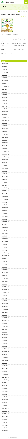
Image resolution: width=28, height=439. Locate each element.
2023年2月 (4, 179)
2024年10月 (4, 123)
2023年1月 (4, 182)
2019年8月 (4, 295)
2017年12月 (4, 348)
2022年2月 (4, 213)
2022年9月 (4, 193)
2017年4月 (4, 365)
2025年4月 (4, 106)
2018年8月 (4, 326)
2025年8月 (4, 94)
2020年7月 (4, 267)
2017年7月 (4, 357)
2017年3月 (4, 368)
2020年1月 (4, 284)
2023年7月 (4, 165)
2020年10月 (4, 258)
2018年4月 (4, 337)
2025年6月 (4, 100)
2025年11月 (4, 86)
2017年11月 (4, 351)
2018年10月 (4, 320)
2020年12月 (4, 253)
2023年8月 (4, 162)
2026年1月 (4, 80)
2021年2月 (4, 247)
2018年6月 (4, 332)
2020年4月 (4, 275)
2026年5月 (4, 69)
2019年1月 (4, 312)
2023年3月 (4, 176)
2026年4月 (4, 72)
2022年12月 (4, 185)
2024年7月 (4, 131)
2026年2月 (4, 77)
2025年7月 (4, 97)
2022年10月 (4, 190)
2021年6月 (4, 236)
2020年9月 (4, 261)
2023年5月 (4, 171)
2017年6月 (4, 360)
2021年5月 (4, 238)
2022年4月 (4, 207)
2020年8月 (4, 264)
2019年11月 (4, 289)
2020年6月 (4, 269)
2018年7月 (4, 329)
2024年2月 (4, 145)
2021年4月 (4, 241)
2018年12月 (4, 315)
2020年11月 (4, 255)
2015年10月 (4, 413)
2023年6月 (4, 168)
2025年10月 (4, 89)
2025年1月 (4, 114)
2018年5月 (4, 334)
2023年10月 (4, 156)
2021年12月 (4, 219)
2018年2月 (4, 343)
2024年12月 (4, 117)
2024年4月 (4, 140)
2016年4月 (4, 396)
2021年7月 (4, 233)
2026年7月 (4, 63)
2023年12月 (4, 151)
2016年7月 (4, 388)
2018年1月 (4, 346)
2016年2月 (4, 402)
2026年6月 (4, 66)
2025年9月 (4, 92)
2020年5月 (4, 272)
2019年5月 (4, 303)
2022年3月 (4, 210)
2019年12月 (4, 286)
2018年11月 (4, 317)
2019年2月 (4, 309)
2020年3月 (4, 278)
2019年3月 (4, 306)
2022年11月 (4, 188)
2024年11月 (4, 120)
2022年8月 (4, 196)
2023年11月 (4, 154)
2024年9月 (4, 125)
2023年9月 (4, 159)
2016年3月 (4, 399)
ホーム (20, 11)
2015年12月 (4, 408)
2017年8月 (4, 354)
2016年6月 (4, 391)
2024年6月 (4, 134)
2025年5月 (4, 103)
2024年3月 (4, 142)
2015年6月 (4, 422)
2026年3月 (4, 75)
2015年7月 (4, 419)
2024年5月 (4, 137)
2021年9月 (4, 227)
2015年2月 (4, 430)
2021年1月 (4, 250)
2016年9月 (4, 385)
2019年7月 (4, 298)
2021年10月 (4, 224)
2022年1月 (4, 216)
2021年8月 (4, 230)
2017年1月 (4, 374)
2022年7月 (4, 199)
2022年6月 (4, 202)
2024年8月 (4, 128)
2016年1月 (4, 405)
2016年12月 (4, 377)
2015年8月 (4, 416)
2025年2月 (4, 111)
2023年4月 (4, 173)
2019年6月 (4, 300)
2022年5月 (4, 205)
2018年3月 (4, 340)
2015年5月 (4, 425)
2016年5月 (4, 394)
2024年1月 (4, 148)
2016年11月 (4, 380)
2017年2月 (4, 371)
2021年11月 (4, 221)
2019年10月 (4, 292)
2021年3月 (4, 244)
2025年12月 (4, 83)
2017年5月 (4, 363)
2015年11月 (4, 411)
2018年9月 (4, 323)
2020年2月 (4, 281)
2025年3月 (4, 108)
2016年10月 (4, 382)
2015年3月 (4, 428)
